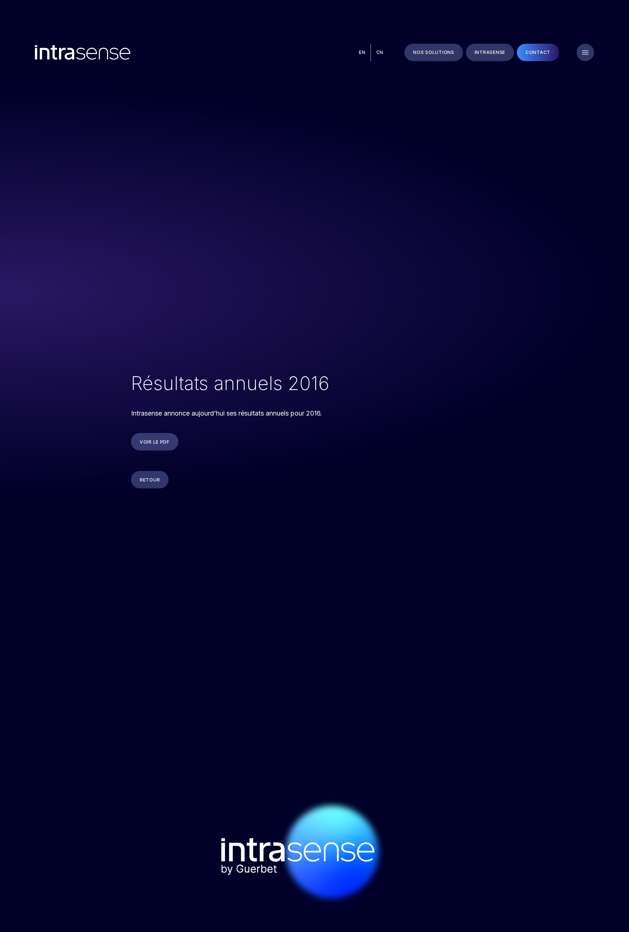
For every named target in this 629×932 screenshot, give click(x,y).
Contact (538, 52)
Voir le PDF (155, 442)
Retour (150, 480)
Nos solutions (433, 52)
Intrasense (490, 52)
